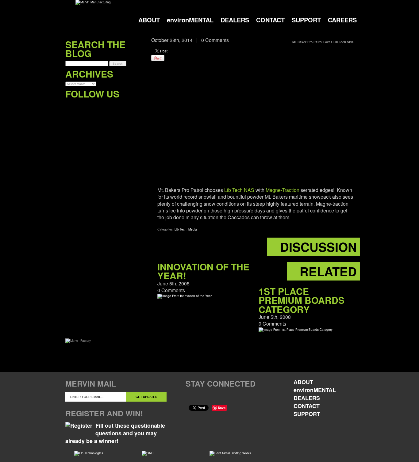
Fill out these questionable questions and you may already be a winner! (115, 433)
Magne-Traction (282, 189)
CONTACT (270, 19)
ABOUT (149, 19)
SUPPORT (306, 19)
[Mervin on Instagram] (108, 106)
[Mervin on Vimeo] (95, 106)
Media (192, 229)
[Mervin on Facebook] (70, 106)
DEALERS (235, 19)
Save (221, 407)
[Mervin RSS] (120, 106)
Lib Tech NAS (239, 189)
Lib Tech (180, 229)
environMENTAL (190, 19)
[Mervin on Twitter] (82, 106)
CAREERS (342, 19)
